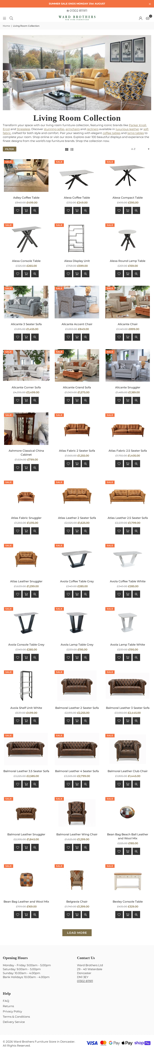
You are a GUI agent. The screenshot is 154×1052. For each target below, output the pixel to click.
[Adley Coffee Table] (26, 175)
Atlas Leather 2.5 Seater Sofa (128, 518)
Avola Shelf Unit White (26, 708)
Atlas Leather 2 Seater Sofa (77, 518)
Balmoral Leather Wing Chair (76, 834)
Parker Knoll (137, 125)
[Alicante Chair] (127, 302)
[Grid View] (66, 149)
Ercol (6, 129)
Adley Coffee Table (26, 197)
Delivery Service (14, 1022)
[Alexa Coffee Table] (77, 175)
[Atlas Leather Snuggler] (26, 559)
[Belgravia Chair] (77, 879)
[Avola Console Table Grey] (26, 622)
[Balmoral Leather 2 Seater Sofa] (77, 685)
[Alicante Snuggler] (127, 365)
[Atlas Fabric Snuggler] (26, 496)
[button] (147, 18)
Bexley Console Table (128, 901)
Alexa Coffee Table (77, 197)
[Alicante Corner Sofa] (26, 365)
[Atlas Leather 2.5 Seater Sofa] (127, 496)
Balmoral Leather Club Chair (128, 771)
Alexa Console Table (26, 261)
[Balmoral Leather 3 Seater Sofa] (127, 685)
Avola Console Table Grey (26, 644)
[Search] (11, 18)
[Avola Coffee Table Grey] (77, 559)
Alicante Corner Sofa (26, 387)
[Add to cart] (26, 210)
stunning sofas (54, 129)
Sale (8, 162)
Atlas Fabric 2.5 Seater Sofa (128, 450)
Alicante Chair (128, 324)
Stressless (23, 129)
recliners (92, 129)
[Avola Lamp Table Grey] (77, 622)
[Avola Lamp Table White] (127, 622)
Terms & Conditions (16, 1016)
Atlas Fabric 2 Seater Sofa (77, 450)
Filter (9, 149)
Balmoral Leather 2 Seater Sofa (77, 708)
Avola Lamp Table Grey (77, 644)
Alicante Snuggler (127, 387)
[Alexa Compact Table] (127, 175)
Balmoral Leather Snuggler (26, 834)
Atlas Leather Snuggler (26, 581)
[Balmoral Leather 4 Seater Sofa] (77, 749)
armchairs (73, 129)
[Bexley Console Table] (127, 879)
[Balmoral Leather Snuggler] (26, 812)
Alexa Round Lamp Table (127, 261)
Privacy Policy (12, 1011)
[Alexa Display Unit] (77, 238)
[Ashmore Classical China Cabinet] (26, 428)
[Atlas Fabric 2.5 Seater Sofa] (127, 428)
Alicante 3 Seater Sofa (26, 324)
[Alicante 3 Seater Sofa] (26, 302)
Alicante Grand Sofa (77, 387)
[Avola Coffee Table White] (127, 559)
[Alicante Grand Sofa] (77, 365)
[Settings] (140, 18)
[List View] (72, 149)
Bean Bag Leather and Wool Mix (26, 901)
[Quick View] (35, 210)
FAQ (6, 1001)
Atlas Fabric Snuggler (26, 518)
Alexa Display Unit (77, 261)
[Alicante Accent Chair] (77, 302)
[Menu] (4, 18)
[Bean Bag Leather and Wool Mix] (26, 879)
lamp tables (135, 133)
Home (6, 25)
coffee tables (111, 133)
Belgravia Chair (77, 901)
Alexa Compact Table (127, 197)
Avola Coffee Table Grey (77, 581)
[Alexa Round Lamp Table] (127, 238)
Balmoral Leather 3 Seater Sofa (127, 708)
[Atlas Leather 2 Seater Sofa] (77, 496)
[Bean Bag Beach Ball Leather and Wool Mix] (127, 812)
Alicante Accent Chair (77, 324)
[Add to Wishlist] (17, 210)
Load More (77, 932)
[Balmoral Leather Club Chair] (127, 749)
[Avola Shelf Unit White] (26, 685)
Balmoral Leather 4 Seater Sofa (77, 771)
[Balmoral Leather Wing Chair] (77, 812)
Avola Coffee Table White (128, 581)
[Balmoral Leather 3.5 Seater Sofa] (26, 749)
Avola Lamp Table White (127, 644)
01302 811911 (78, 10)
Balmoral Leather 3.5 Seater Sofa (26, 771)
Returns (8, 1006)
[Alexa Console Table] (26, 238)
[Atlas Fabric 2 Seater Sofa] (77, 428)
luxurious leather (127, 129)
